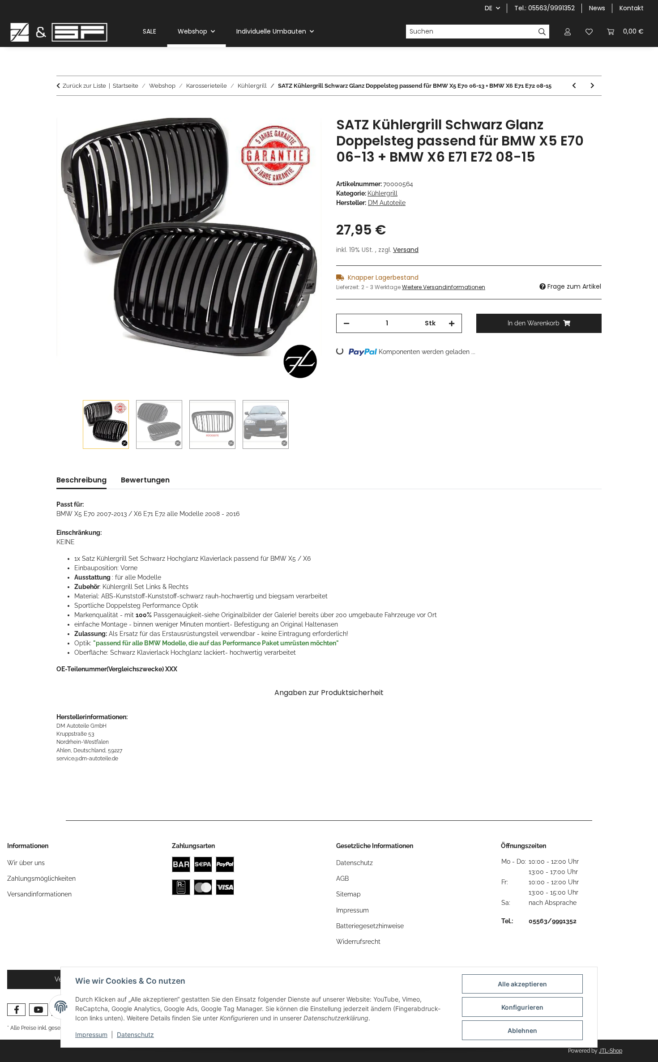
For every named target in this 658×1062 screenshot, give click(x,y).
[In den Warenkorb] (63, 112)
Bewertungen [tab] (145, 480)
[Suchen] (542, 31)
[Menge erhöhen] (451, 323)
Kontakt (632, 8)
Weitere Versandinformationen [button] (443, 287)
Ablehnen (522, 1030)
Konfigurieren (522, 1007)
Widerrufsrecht (358, 941)
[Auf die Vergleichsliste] (280, 134)
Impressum (91, 1034)
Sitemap (348, 894)
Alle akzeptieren (522, 984)
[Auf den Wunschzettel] (303, 134)
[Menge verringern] (346, 323)
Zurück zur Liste (84, 85)
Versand (406, 249)
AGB (342, 878)
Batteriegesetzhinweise (370, 926)
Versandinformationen (39, 894)
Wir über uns (26, 862)
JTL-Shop (610, 1051)
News (597, 8)
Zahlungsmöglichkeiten (41, 878)
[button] (567, 31)
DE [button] (488, 8)
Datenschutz (135, 1034)
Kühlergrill (382, 193)
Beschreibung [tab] (81, 480)
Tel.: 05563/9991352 (544, 8)
